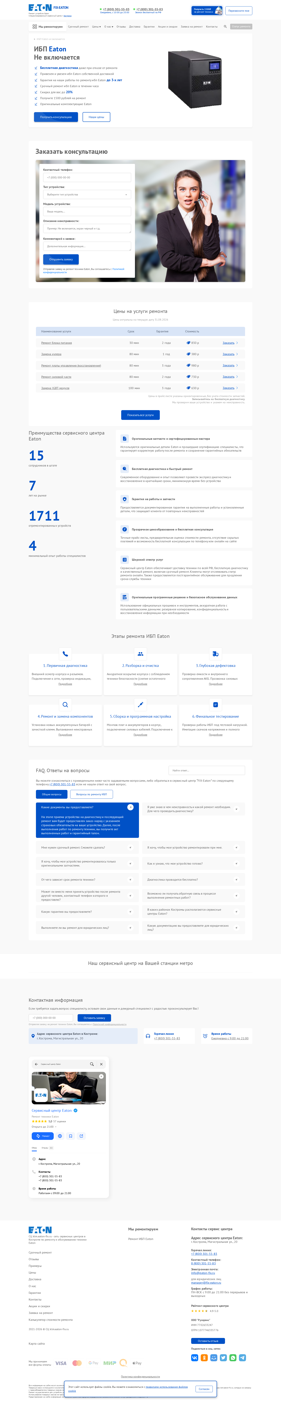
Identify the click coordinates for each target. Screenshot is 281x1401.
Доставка (134, 26)
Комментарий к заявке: (59, 239)
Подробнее (65, 684)
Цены (95, 26)
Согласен (204, 1389)
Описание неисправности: (61, 221)
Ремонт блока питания (56, 343)
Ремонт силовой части (56, 377)
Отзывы (121, 26)
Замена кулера (51, 354)
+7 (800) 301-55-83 (116, 9)
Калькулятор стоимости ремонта (51, 1320)
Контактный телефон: (58, 170)
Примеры (35, 1266)
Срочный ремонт (78, 26)
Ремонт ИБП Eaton (140, 1239)
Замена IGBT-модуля (55, 388)
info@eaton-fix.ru (203, 1273)
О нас (107, 26)
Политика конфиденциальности (140, 1376)
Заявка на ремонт (192, 26)
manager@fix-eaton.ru (206, 1282)
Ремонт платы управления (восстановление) (71, 365)
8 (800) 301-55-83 (203, 1263)
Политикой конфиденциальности (110, 1024)
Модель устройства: (57, 204)
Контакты (212, 26)
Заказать (228, 343)
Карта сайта (37, 1343)
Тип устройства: (54, 187)
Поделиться (194, 1357)
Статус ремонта (241, 26)
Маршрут (46, 1136)
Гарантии (149, 26)
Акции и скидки (167, 26)
